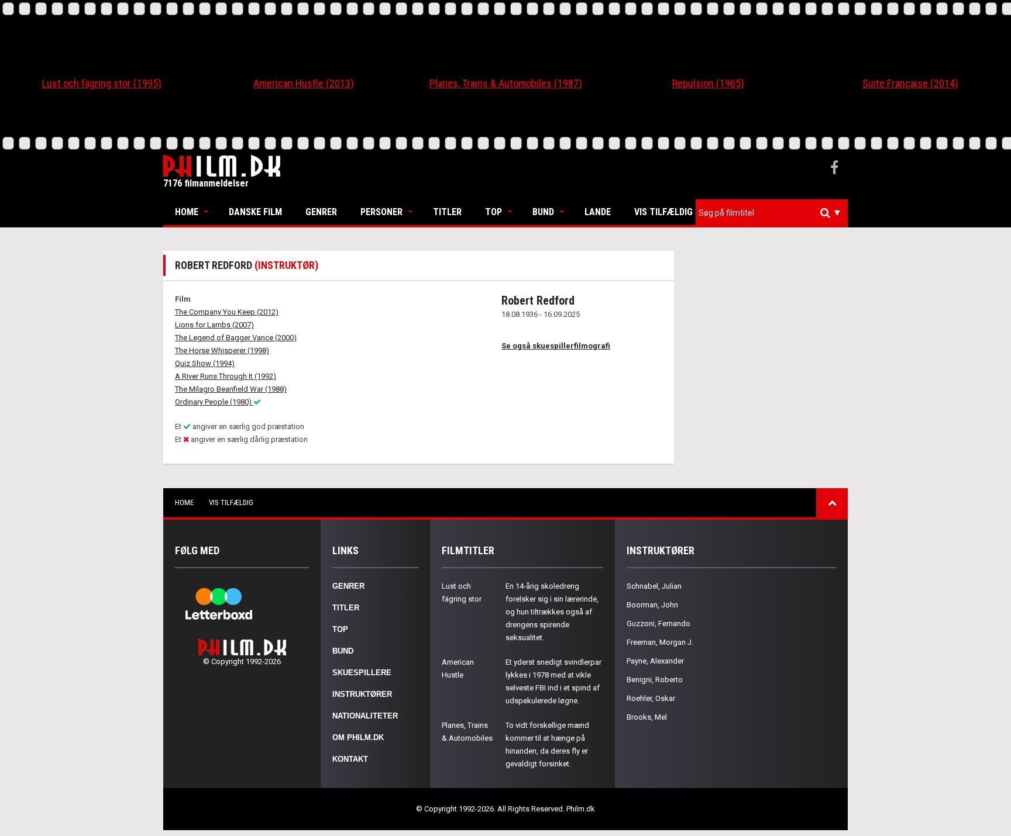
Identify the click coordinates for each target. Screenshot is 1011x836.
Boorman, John (652, 604)
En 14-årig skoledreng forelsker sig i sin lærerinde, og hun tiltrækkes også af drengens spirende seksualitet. (552, 612)
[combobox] (772, 213)
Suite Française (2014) (910, 83)
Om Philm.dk (358, 737)
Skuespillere (361, 672)
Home (186, 211)
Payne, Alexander (655, 661)
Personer (381, 211)
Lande (597, 211)
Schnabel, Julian (654, 586)
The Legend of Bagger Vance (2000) (236, 337)
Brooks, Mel (647, 717)
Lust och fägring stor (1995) (101, 83)
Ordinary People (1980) (214, 402)
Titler (447, 211)
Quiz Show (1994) (205, 363)
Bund (543, 211)
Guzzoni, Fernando (658, 623)
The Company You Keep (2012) (226, 312)
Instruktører (362, 694)
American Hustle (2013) (303, 83)
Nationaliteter (365, 715)
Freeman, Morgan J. (660, 642)
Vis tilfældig (663, 211)
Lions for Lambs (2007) (214, 324)
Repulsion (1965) (708, 83)
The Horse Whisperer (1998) (222, 350)
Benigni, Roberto (655, 679)
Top (493, 211)
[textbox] (775, 212)
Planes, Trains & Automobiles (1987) (505, 83)
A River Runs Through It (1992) (225, 376)
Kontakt (350, 759)
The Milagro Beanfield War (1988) (231, 389)
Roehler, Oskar (651, 698)
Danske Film (255, 211)
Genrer (321, 211)
